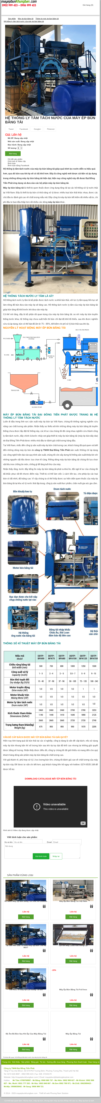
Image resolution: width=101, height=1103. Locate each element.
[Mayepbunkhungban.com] (5, 19)
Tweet (11, 129)
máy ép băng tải (73, 1034)
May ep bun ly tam (86, 1101)
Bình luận (12, 163)
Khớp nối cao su (71, 1101)
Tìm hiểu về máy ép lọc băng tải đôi (26, 989)
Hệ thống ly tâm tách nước (16, 169)
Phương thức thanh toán (77, 1062)
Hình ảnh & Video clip (17, 161)
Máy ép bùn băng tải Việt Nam (73, 901)
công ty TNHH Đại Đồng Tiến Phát (52, 450)
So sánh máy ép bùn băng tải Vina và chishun (25, 901)
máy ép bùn (38, 1101)
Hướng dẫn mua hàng (56, 1062)
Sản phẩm (25, 1062)
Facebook (23, 129)
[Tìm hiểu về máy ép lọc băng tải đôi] (26, 979)
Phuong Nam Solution (59, 1093)
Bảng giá (35, 1062)
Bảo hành (52, 1067)
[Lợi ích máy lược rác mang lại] (73, 934)
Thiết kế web (44, 1093)
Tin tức (43, 1062)
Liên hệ (60, 1067)
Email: (50, 842)
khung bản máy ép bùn (54, 1101)
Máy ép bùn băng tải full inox (73, 989)
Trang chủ (6, 1062)
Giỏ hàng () (88, 5)
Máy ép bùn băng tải (13, 188)
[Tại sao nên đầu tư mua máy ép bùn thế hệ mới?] (26, 934)
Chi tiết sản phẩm (15, 159)
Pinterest (50, 129)
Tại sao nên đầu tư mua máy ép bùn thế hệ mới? (26, 946)
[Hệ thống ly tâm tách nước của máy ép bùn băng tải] (50, 70)
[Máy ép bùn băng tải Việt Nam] (73, 890)
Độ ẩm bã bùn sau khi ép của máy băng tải (26, 1034)
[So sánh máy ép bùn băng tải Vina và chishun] (26, 890)
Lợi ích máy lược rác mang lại (73, 945)
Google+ (37, 129)
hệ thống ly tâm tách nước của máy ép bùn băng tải (31, 1057)
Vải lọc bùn (27, 1101)
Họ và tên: (9, 842)
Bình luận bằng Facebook (18, 165)
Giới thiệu (16, 1062)
